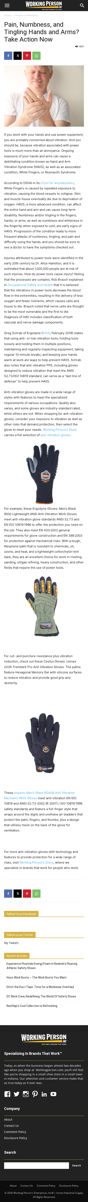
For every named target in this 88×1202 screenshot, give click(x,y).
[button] (7, 5)
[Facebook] (8, 56)
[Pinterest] (27, 56)
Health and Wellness (26, 15)
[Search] (82, 5)
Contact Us (11, 1126)
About (8, 1119)
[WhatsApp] (36, 56)
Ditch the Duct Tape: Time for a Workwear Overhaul (40, 987)
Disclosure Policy (15, 1138)
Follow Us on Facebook (21, 914)
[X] (18, 56)
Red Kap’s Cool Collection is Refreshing (32, 1005)
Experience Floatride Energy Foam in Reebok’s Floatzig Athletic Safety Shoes (42, 966)
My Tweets (11, 943)
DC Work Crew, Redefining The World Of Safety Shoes (41, 996)
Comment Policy (15, 1132)
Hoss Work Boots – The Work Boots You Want (37, 977)
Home (7, 15)
